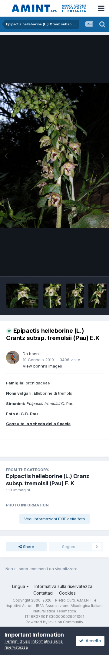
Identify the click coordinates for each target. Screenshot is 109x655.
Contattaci (43, 593)
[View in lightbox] (54, 155)
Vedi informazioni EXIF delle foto (54, 518)
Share (28, 546)
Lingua (19, 586)
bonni (34, 353)
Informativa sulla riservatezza (63, 586)
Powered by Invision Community (54, 622)
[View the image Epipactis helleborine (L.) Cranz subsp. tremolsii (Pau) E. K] (22, 296)
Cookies (67, 593)
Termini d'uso (17, 641)
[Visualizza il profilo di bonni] (12, 357)
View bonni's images (42, 366)
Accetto (92, 640)
